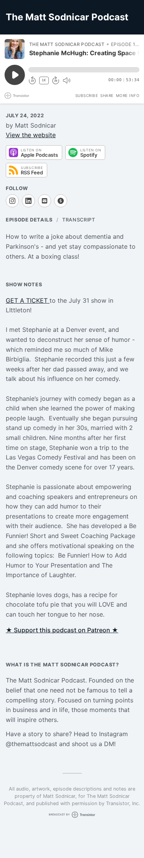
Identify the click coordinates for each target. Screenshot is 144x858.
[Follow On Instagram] (12, 200)
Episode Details (29, 220)
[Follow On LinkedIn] (28, 200)
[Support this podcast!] (60, 200)
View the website (31, 135)
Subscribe (86, 95)
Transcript (78, 220)
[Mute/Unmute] (66, 80)
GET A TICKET (28, 300)
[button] (83, 69)
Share (107, 95)
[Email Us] (44, 200)
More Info (128, 95)
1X (44, 80)
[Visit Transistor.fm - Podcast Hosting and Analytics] (17, 95)
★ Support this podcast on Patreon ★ (62, 630)
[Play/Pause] (15, 49)
